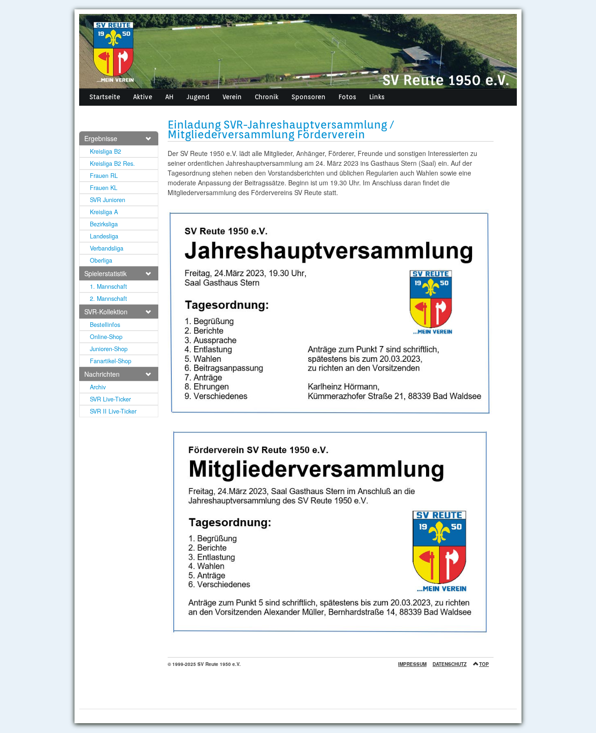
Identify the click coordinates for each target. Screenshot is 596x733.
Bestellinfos (105, 324)
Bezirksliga (104, 224)
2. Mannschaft (108, 298)
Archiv (98, 387)
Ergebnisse (100, 138)
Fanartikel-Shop (110, 361)
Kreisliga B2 (105, 151)
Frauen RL (104, 175)
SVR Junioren (107, 200)
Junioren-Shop (109, 349)
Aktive (142, 97)
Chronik (266, 97)
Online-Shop (106, 337)
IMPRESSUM (412, 664)
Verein (232, 97)
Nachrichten (102, 374)
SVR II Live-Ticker (113, 411)
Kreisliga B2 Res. (112, 163)
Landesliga (104, 236)
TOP (484, 664)
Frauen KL (103, 187)
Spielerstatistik (105, 273)
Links (377, 97)
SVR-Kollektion (106, 311)
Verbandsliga (106, 248)
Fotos (347, 97)
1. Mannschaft (108, 286)
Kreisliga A (104, 212)
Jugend (198, 97)
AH (169, 97)
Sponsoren (308, 97)
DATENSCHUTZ (450, 664)
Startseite (104, 97)
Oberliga (101, 260)
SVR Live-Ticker (110, 399)
